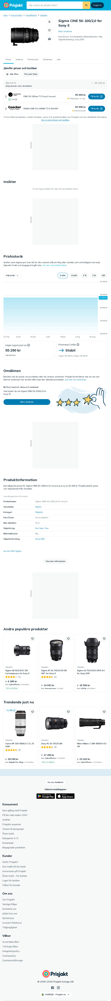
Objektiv (43, 15)
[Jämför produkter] (49, 39)
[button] (49, 22)
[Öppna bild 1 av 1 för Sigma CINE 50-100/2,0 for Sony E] (24, 37)
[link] (20, 663)
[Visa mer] (6, 96)
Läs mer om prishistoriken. (54, 265)
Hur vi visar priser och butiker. (55, 120)
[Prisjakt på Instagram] (58, 987)
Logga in (97, 5)
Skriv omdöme (65, 31)
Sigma (38, 506)
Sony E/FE (40, 539)
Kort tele (39, 528)
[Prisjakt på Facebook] (52, 987)
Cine (47, 528)
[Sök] (86, 5)
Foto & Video (16, 15)
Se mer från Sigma (12, 551)
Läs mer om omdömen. (76, 379)
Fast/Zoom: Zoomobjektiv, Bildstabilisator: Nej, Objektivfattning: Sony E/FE (80, 38)
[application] (55, 310)
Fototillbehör (31, 15)
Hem (5, 15)
